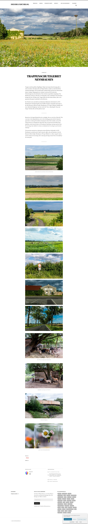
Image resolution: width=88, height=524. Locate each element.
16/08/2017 (44, 72)
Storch (70, 510)
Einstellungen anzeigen (82, 519)
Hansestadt (60, 500)
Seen (59, 510)
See (75, 509)
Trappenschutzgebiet (56, 476)
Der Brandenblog (20, 4)
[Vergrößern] (61, 146)
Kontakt (77, 521)
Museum (72, 505)
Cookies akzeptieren (67, 519)
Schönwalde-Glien (70, 509)
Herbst (74, 500)
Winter (69, 512)
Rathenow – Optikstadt (53, 479)
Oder (63, 507)
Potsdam (70, 507)
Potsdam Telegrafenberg (53, 481)
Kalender (74, 3)
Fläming (74, 497)
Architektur (65, 493)
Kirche (68, 502)
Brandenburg (56, 473)
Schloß (64, 509)
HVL (49, 471)
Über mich (35, 3)
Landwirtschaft (51, 475)
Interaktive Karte (48, 3)
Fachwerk (69, 497)
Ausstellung (60, 495)
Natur (58, 471)
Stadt (66, 510)
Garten (68, 498)
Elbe (65, 497)
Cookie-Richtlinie (72, 521)
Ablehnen (74, 519)
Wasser (65, 512)
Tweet (27, 457)
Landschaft (59, 474)
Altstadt (59, 493)
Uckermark (60, 512)
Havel (50, 474)
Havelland (53, 474)
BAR (64, 495)
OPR (66, 507)
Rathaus (59, 509)
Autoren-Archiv (30, 474)
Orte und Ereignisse (65, 3)
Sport (63, 510)
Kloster (71, 502)
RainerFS (31, 471)
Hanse (73, 498)
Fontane (59, 498)
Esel (59, 473)
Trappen (50, 476)
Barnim (68, 495)
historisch (60, 502)
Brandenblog (51, 473)
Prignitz (75, 507)
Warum (41, 3)
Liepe (56, 475)
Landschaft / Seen (54, 471)
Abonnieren (37, 503)
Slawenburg (59, 475)
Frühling (64, 498)
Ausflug (69, 493)
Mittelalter (67, 505)
